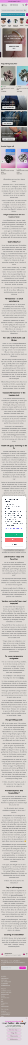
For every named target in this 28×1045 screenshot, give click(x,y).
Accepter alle (14, 535)
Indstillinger (14, 544)
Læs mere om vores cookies (13, 528)
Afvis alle (14, 539)
